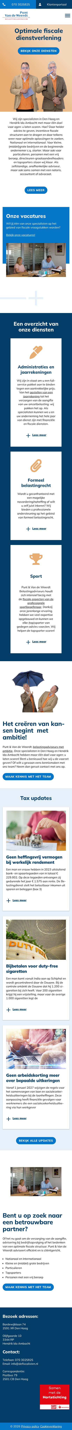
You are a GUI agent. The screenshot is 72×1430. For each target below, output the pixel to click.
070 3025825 (21, 4)
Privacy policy (30, 1426)
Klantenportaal (57, 4)
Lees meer (35, 190)
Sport (36, 576)
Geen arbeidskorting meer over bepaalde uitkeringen (33, 1077)
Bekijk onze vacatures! (20, 235)
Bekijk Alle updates (36, 1140)
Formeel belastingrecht (36, 482)
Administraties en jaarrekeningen (36, 369)
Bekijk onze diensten (39, 51)
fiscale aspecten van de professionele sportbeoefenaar (36, 603)
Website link (16, 16)
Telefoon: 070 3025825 (18, 1360)
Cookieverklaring (51, 1426)
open (67, 15)
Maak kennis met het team (28, 776)
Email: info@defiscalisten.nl (20, 1363)
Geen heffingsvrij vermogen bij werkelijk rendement (34, 859)
